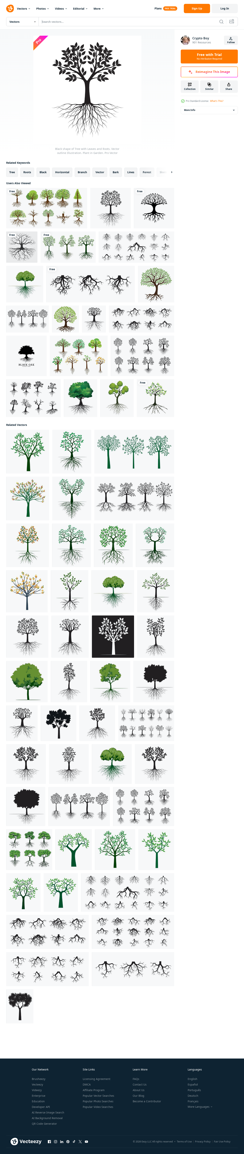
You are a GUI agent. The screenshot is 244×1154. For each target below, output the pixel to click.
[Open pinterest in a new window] (67, 1141)
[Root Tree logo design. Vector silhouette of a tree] (154, 208)
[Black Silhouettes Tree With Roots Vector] (33, 398)
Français (193, 1101)
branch (82, 172)
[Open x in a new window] (80, 1141)
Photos (41, 8)
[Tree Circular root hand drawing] (21, 247)
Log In (224, 8)
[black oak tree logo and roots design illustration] (26, 356)
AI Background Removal (47, 1118)
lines (130, 172)
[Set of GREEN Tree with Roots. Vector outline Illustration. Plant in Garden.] (29, 849)
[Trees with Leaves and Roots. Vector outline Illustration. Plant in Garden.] (27, 319)
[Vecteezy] (10, 8)
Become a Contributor (147, 1101)
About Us (138, 1090)
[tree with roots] (65, 319)
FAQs (136, 1079)
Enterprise (38, 1095)
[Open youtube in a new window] (86, 1141)
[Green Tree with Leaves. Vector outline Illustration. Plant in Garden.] (27, 452)
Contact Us (140, 1084)
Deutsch (193, 1095)
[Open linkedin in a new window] (61, 1141)
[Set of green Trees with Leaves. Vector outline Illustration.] (134, 452)
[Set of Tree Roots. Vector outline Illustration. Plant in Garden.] (136, 247)
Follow (231, 42)
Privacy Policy (203, 1141)
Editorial (78, 8)
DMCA (87, 1084)
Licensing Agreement (96, 1079)
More (97, 8)
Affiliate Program (94, 1090)
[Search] (221, 21)
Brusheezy (38, 1079)
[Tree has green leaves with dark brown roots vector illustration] (155, 398)
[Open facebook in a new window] (49, 1141)
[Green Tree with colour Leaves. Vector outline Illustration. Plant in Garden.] (27, 498)
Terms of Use (184, 1141)
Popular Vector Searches (98, 1095)
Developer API (41, 1107)
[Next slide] (168, 172)
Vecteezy (37, 1084)
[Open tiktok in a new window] (74, 1141)
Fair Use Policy (222, 1141)
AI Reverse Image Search (48, 1112)
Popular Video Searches (98, 1107)
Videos (59, 8)
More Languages (198, 1106)
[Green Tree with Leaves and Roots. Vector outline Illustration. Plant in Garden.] (24, 284)
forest (147, 172)
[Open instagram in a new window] (55, 1141)
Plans (158, 8)
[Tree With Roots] (156, 284)
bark (116, 172)
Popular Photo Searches (98, 1101)
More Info (189, 110)
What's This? (216, 101)
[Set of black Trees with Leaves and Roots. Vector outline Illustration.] (134, 498)
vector (99, 172)
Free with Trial (209, 56)
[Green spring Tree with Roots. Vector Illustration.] (80, 398)
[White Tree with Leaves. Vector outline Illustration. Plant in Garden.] (113, 636)
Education (38, 1101)
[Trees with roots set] (46, 208)
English (192, 1079)
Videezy (37, 1090)
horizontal (62, 172)
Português (194, 1090)
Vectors (22, 8)
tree (12, 172)
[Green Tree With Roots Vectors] (79, 356)
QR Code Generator (44, 1123)
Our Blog (138, 1095)
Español (193, 1084)
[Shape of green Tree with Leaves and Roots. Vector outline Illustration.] (71, 452)
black (43, 172)
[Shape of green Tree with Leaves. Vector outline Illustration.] (73, 849)
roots (27, 172)
